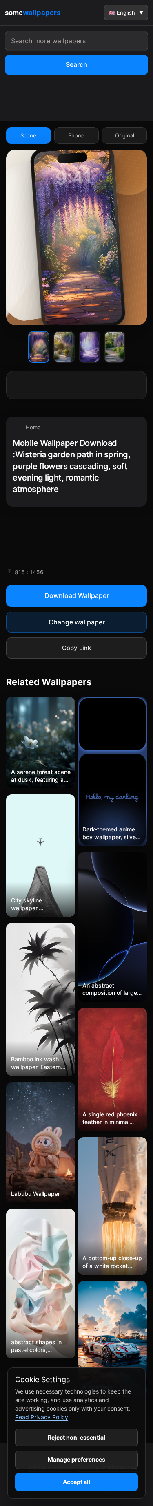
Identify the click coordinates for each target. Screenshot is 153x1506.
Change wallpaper (77, 622)
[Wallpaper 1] (38, 347)
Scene (28, 135)
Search (76, 64)
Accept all (76, 1481)
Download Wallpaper (76, 595)
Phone (76, 135)
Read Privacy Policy (41, 1416)
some (32, 13)
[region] (76, 462)
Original (124, 135)
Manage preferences (76, 1459)
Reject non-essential (76, 1437)
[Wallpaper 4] (114, 347)
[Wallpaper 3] (89, 347)
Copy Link (76, 648)
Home (33, 427)
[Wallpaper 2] (64, 347)
